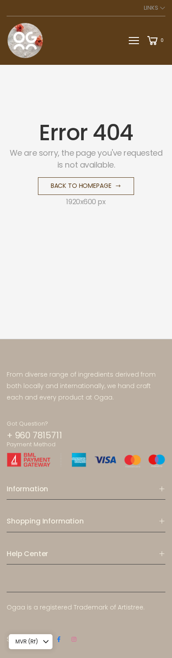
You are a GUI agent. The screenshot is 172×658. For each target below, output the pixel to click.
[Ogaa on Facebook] (59, 639)
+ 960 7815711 (34, 435)
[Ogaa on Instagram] (74, 639)
